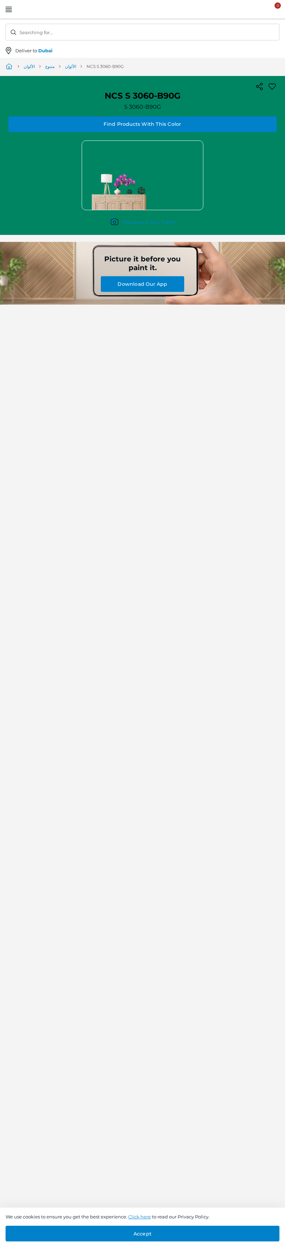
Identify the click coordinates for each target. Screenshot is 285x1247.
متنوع (50, 66)
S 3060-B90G (142, 107)
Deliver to (33, 50)
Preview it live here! (149, 222)
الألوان (29, 66)
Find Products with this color (142, 124)
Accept (142, 1234)
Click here (139, 1216)
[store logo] (142, 10)
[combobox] (142, 32)
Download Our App (142, 284)
